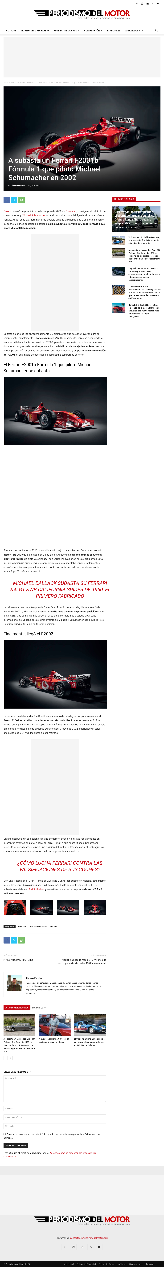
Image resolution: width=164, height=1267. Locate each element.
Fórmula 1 (71, 211)
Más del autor (39, 1007)
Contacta (150, 1264)
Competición (92, 30)
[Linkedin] (147, 3)
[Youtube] (158, 3)
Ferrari (7, 211)
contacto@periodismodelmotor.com (89, 1237)
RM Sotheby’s (37, 889)
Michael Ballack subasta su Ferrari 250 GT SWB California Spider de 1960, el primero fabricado (60, 589)
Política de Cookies (107, 1264)
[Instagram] (142, 3)
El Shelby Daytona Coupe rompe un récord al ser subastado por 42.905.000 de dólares (89, 1042)
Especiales (113, 30)
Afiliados (122, 1264)
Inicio (6, 82)
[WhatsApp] (21, 200)
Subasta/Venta (134, 30)
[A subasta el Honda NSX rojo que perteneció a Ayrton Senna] (55, 1025)
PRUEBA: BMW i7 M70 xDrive (18, 959)
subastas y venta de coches (23, 82)
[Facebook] (137, 3)
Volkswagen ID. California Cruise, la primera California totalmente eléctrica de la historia (144, 240)
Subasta (53, 926)
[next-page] (11, 1058)
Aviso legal (69, 1264)
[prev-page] (6, 1058)
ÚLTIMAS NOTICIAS (124, 199)
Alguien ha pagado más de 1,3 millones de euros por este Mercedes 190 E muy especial (82, 961)
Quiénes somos (136, 1264)
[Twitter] (152, 3)
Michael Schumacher (34, 215)
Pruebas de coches (65, 30)
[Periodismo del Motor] (82, 16)
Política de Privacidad (86, 1264)
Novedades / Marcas (33, 30)
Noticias (11, 30)
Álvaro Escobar (18, 185)
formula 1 (22, 926)
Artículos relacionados (17, 1007)
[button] (156, 30)
